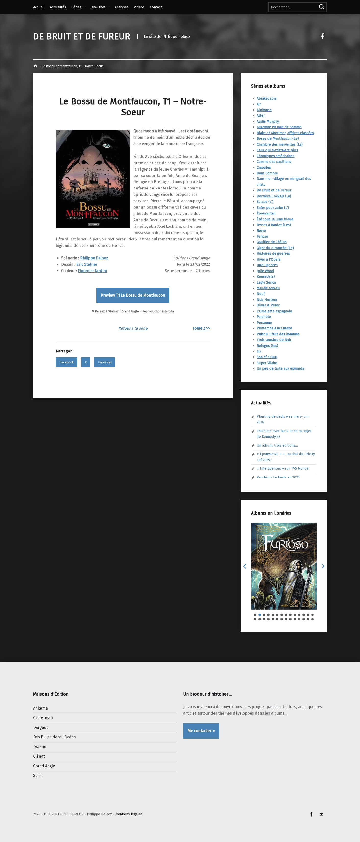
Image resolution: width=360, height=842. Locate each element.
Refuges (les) (267, 345)
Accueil (39, 7)
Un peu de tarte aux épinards (280, 368)
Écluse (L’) (265, 202)
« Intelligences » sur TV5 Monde (283, 468)
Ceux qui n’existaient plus (277, 150)
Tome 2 (199, 328)
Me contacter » (201, 731)
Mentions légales (129, 814)
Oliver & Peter (268, 305)
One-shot (98, 7)
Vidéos (139, 7)
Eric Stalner (86, 264)
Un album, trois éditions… (277, 445)
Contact (156, 7)
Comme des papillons (274, 161)
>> (208, 328)
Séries (76, 7)
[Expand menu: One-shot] (108, 7)
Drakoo (39, 746)
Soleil (38, 775)
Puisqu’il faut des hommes (278, 334)
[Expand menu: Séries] (84, 7)
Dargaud (41, 727)
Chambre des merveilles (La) (280, 144)
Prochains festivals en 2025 (278, 477)
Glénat (39, 756)
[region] (284, 571)
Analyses (122, 7)
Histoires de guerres (273, 253)
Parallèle (264, 316)
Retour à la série (133, 328)
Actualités (58, 7)
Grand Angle (44, 766)
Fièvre (261, 230)
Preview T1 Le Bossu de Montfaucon (133, 295)
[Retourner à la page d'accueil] (36, 66)
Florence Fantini (92, 270)
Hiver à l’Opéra (268, 259)
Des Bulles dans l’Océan (54, 737)
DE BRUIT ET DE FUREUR (81, 36)
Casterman (43, 718)
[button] (245, 566)
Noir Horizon (267, 299)
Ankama (40, 708)
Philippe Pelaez (94, 258)
